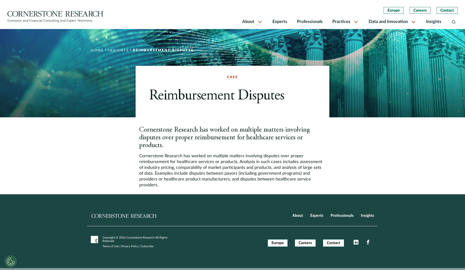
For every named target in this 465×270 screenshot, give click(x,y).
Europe (394, 10)
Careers (420, 10)
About (248, 22)
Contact (447, 10)
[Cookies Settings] (11, 261)
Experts (279, 22)
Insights (433, 22)
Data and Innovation (388, 22)
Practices (341, 22)
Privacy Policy (130, 246)
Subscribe (147, 246)
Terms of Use (110, 246)
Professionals (310, 22)
